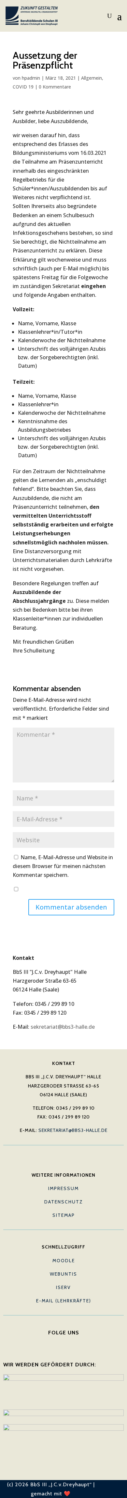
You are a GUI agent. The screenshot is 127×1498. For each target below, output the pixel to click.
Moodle (63, 1261)
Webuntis (63, 1274)
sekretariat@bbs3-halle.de (63, 1026)
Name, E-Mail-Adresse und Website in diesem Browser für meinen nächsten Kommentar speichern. (63, 866)
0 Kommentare (55, 87)
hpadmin (31, 78)
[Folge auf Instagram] (76, 1342)
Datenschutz (63, 1202)
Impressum (63, 1188)
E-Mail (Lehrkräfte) (63, 1301)
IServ (63, 1287)
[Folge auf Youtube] (63, 1342)
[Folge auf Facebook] (50, 1342)
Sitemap (63, 1215)
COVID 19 (23, 87)
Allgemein (91, 78)
